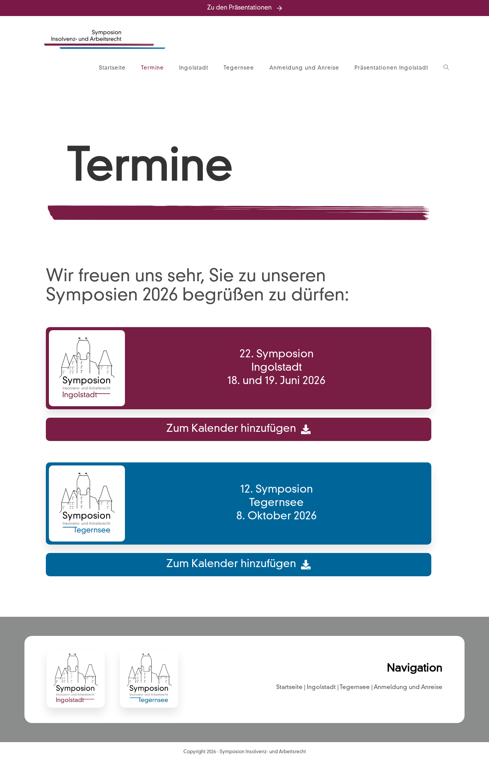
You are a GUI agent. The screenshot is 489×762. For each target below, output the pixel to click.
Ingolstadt (321, 687)
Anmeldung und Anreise (408, 687)
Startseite (289, 687)
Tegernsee (355, 687)
